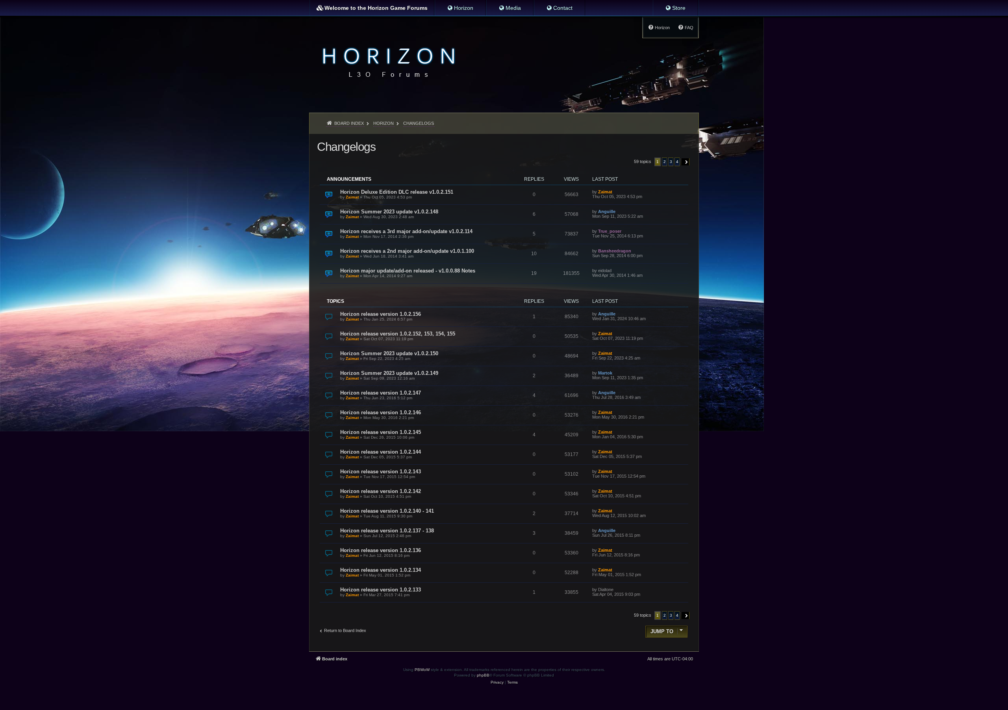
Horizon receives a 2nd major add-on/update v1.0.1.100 (407, 251)
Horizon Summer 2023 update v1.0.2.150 (389, 353)
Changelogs (346, 146)
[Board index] (386, 61)
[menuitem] (460, 8)
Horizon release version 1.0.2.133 (380, 590)
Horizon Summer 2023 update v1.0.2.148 (389, 212)
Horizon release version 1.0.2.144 (380, 452)
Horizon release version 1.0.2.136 (380, 550)
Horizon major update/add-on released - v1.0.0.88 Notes (407, 271)
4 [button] (677, 161)
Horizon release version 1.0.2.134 (380, 570)
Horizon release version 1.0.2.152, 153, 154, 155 (397, 334)
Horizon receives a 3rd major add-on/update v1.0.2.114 (406, 231)
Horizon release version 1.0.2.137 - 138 (387, 531)
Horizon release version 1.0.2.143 (380, 472)
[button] (685, 161)
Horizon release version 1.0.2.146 (380, 412)
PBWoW (422, 669)
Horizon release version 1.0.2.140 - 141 (387, 511)
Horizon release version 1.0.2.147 (380, 393)
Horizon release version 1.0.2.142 (380, 491)
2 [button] (664, 161)
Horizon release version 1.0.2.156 (380, 314)
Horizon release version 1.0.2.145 (380, 432)
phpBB (483, 675)
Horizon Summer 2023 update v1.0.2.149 (389, 373)
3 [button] (671, 161)
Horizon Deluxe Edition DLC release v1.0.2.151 (396, 192)
